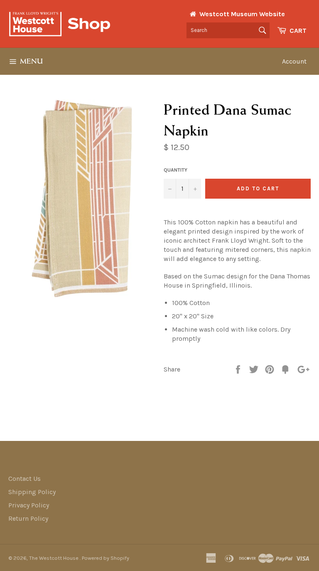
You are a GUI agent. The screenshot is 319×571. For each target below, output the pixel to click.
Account (294, 61)
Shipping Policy (32, 492)
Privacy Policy (28, 505)
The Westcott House (54, 558)
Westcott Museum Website (242, 14)
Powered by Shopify (105, 558)
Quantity (175, 170)
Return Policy (28, 518)
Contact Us (24, 478)
